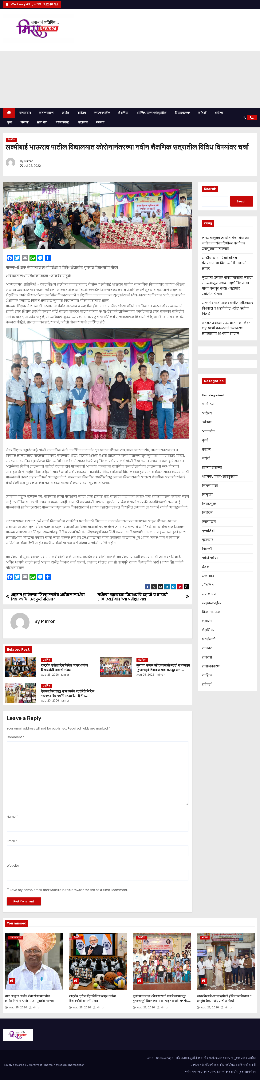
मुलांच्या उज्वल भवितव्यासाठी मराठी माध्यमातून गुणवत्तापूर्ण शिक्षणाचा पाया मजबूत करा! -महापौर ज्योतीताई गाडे (163, 670)
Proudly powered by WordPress (23, 1065)
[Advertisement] (130, 79)
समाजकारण (46, 113)
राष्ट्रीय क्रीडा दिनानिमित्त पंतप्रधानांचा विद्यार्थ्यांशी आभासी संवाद (64, 667)
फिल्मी (24, 122)
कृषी (9, 122)
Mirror (28, 161)
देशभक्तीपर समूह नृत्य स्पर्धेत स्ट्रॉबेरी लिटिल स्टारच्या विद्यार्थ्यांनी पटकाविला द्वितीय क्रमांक (67, 695)
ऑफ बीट (42, 122)
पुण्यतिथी (208, 531)
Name (12, 816)
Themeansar (76, 1065)
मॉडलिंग (208, 585)
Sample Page (164, 1058)
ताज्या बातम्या (212, 467)
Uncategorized (213, 395)
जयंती (206, 458)
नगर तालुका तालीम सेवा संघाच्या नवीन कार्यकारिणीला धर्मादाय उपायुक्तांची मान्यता (225, 243)
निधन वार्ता (210, 486)
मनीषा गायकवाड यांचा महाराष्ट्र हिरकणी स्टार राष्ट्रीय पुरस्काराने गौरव (220, 1072)
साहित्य (81, 113)
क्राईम (65, 113)
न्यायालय (209, 522)
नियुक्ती (207, 495)
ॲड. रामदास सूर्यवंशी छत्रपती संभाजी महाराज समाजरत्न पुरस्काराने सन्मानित (216, 1058)
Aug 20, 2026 (50, 700)
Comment (15, 737)
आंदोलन (83, 122)
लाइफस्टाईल (102, 113)
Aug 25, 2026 (50, 675)
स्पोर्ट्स (202, 113)
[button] (244, 117)
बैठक (206, 567)
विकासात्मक (182, 113)
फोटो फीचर (62, 122)
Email (12, 841)
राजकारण (25, 113)
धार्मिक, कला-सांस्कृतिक (152, 113)
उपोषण (207, 422)
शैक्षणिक (123, 113)
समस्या (100, 122)
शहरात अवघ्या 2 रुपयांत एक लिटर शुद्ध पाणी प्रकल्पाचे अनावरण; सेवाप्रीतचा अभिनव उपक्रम (226, 328)
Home (149, 1058)
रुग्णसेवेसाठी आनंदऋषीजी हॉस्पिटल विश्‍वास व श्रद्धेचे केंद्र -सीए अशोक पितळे (227, 308)
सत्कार (207, 648)
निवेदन (207, 513)
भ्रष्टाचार (208, 576)
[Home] (9, 113)
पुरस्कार (207, 540)
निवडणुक (209, 504)
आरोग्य (219, 113)
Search (210, 189)
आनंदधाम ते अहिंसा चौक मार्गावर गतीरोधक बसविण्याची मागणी (223, 1065)
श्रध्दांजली (208, 639)
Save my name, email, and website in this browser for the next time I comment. (69, 890)
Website (13, 865)
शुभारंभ (207, 621)
